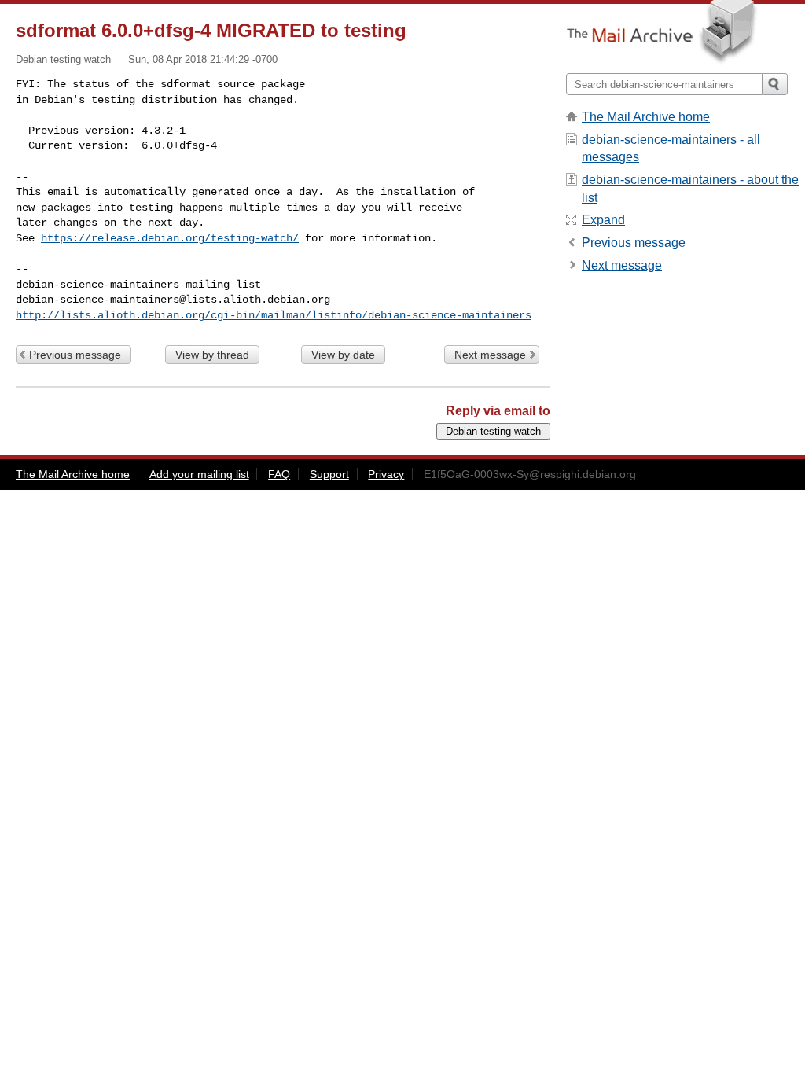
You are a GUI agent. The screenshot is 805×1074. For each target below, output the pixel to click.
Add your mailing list (199, 474)
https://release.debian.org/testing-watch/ (170, 238)
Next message (490, 354)
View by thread (212, 354)
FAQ (279, 474)
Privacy (386, 474)
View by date (343, 354)
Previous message (75, 354)
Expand (603, 219)
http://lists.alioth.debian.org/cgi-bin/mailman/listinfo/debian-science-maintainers (273, 315)
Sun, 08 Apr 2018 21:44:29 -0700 (203, 59)
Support (329, 474)
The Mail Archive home (646, 116)
